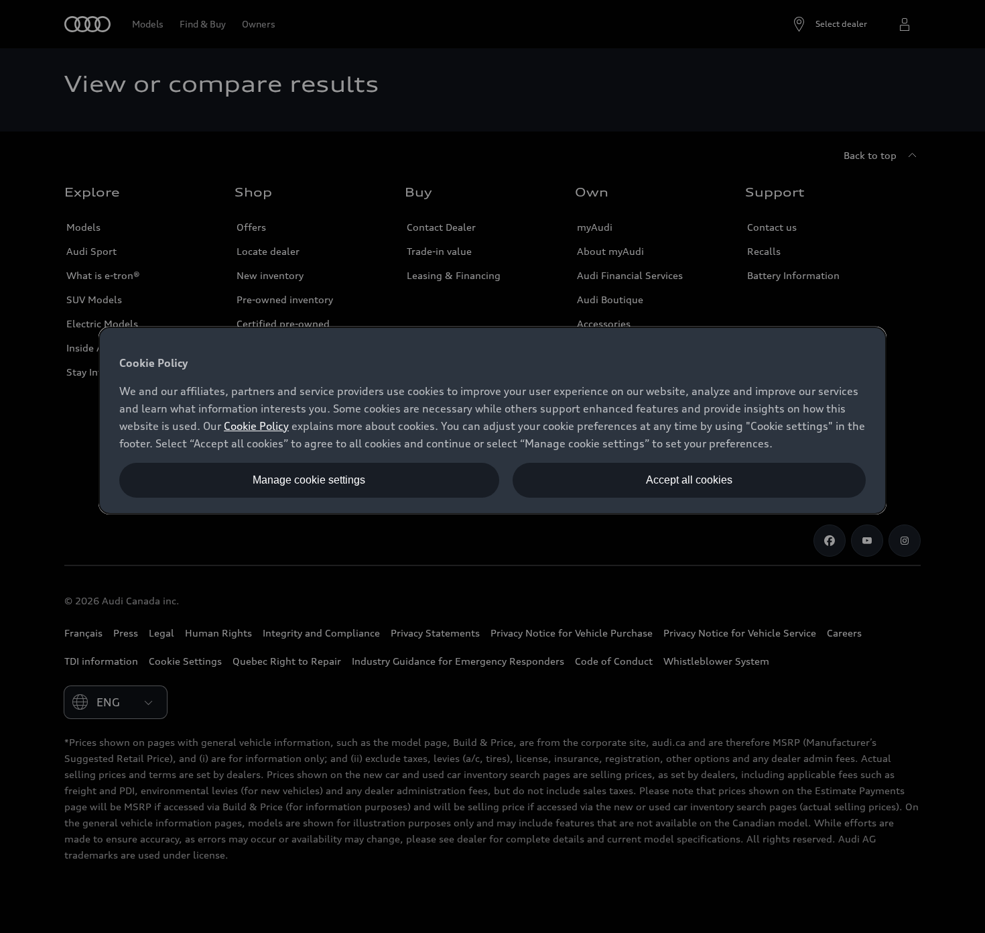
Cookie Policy (256, 426)
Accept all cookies (689, 480)
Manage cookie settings (309, 480)
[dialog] (492, 420)
